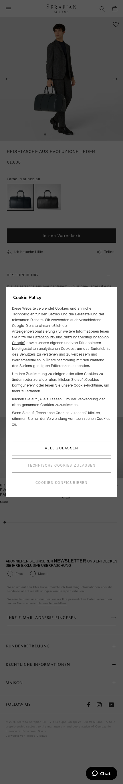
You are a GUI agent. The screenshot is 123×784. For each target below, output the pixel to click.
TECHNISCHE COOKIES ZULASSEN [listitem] (61, 465)
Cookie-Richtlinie (88, 385)
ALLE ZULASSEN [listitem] (61, 448)
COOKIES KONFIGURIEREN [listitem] (61, 482)
